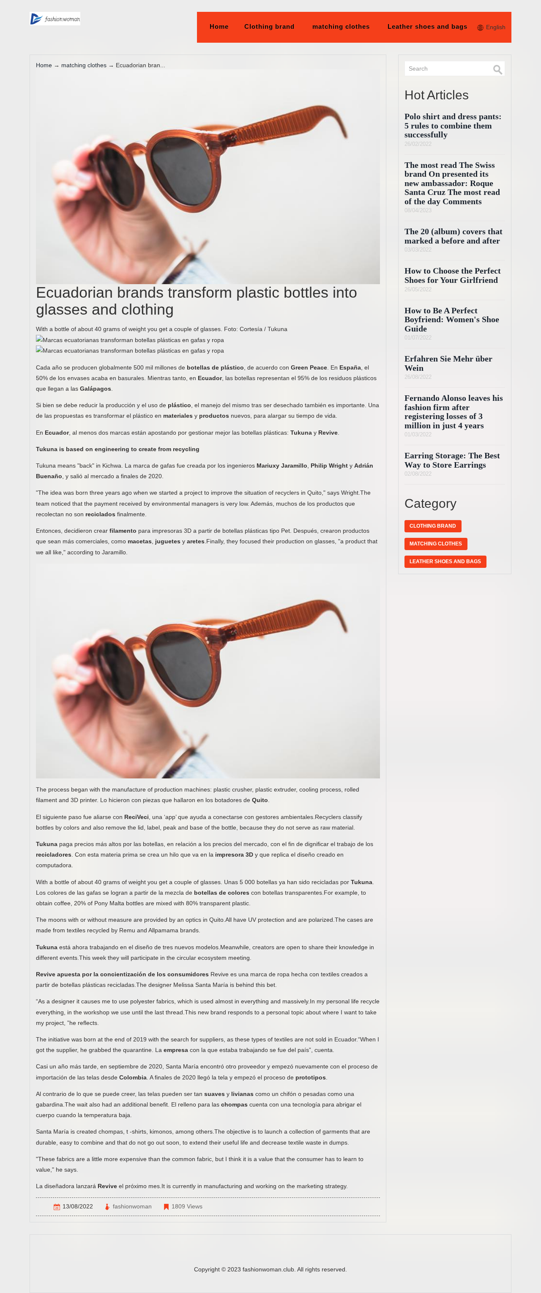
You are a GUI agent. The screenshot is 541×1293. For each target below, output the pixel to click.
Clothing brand (269, 26)
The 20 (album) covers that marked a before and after (453, 236)
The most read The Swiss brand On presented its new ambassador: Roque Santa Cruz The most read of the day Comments (452, 183)
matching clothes (341, 26)
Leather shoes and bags (427, 26)
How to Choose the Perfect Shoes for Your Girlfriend (452, 275)
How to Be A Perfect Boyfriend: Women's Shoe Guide (451, 319)
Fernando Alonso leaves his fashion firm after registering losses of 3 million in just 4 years (453, 412)
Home (219, 26)
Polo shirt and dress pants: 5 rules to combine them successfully (453, 125)
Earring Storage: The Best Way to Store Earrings (452, 460)
